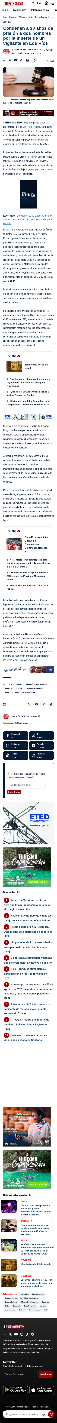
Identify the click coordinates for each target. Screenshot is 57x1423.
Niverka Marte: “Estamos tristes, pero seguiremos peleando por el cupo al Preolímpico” (28, 382)
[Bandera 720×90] (28, 669)
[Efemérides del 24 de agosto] (9, 1265)
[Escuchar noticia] (34, 60)
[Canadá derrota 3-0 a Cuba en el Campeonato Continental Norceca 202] (14, 544)
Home (5, 17)
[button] (33, 3)
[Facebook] (15, 735)
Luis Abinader (10, 1310)
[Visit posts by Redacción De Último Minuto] (6, 51)
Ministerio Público (31, 126)
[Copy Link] (21, 60)
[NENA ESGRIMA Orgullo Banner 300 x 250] (27, 1126)
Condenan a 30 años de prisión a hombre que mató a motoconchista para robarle (28, 219)
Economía (17, 1306)
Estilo (24, 1201)
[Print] (27, 60)
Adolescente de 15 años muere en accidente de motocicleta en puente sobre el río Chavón (27, 1009)
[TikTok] (27, 1334)
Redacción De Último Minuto (27, 50)
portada (43, 1306)
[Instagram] (15, 745)
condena (18, 685)
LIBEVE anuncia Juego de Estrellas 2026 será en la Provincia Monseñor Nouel (27, 576)
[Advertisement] (28, 1063)
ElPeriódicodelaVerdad (36, 685)
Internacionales (38, 1294)
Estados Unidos (30, 1306)
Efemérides (26, 1260)
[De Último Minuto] (13, 3)
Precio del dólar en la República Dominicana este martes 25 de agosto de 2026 (28, 931)
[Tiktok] (15, 755)
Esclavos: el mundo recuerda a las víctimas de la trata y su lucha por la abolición (36, 1283)
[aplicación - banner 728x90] (28, 113)
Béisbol (24, 1240)
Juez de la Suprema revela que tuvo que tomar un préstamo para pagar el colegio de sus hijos (27, 905)
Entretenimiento (11, 1302)
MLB (45, 1310)
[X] (41, 735)
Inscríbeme (14, 792)
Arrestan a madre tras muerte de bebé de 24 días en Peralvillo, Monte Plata (26, 1024)
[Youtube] (41, 745)
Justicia (7, 22)
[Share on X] (10, 60)
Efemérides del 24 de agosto (36, 1264)
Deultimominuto (11, 1298)
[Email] (15, 60)
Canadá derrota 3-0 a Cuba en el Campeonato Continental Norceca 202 (36, 544)
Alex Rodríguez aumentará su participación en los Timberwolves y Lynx (25, 973)
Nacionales (26, 1221)
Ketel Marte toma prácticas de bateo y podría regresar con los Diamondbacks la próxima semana (28, 563)
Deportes (45, 1302)
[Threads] (41, 755)
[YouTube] (15, 1334)
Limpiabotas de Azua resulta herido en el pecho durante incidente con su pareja (28, 947)
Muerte (8, 692)
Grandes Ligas (34, 1310)
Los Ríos (19, 688)
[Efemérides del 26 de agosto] (14, 366)
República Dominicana (25, 692)
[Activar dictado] (43, 1414)
